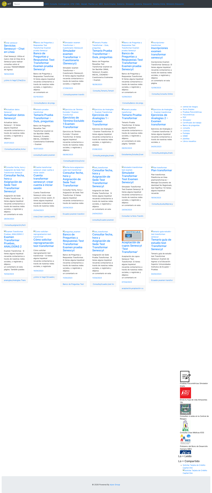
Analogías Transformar (21, 280)
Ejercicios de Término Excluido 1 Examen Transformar (73, 122)
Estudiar (135, 154)
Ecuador (44, 155)
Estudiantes (127, 154)
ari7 (9, 3)
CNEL (77, 4)
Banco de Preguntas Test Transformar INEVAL (82, 284)
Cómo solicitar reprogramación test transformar (43, 243)
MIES (101, 4)
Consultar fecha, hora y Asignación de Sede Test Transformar (73, 179)
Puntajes (186, 133)
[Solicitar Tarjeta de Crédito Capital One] (196, 471)
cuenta (52, 216)
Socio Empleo (110, 4)
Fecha (24, 225)
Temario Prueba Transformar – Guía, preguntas (102, 54)
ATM (72, 4)
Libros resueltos (189, 141)
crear (35, 216)
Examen (142, 154)
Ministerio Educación (175, 4)
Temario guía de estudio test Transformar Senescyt (161, 244)
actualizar (16, 149)
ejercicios (75, 161)
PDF (184, 117)
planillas (186, 138)
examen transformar (79, 94)
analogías (105, 155)
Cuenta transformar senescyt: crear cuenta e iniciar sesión (43, 182)
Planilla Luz (93, 4)
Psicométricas (188, 115)
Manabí (84, 4)
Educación (147, 4)
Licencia (138, 4)
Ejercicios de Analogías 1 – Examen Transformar (100, 119)
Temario (104, 91)
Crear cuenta (43, 216)
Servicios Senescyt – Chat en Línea (14, 49)
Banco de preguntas (50, 103)
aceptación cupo (139, 288)
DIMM (185, 136)
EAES (46, 4)
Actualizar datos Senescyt (14, 116)
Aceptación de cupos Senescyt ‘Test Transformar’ (132, 247)
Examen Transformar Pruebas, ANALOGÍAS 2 (13, 241)
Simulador (130, 4)
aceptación (126, 288)
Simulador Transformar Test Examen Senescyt (130, 177)
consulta (37, 155)
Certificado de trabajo (192, 123)
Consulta (53, 4)
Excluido (83, 161)
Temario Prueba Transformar (132, 116)
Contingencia (63, 4)
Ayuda (162, 204)
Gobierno (121, 4)
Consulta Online (166, 94)
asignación (16, 225)
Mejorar (168, 204)
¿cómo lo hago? (10, 80)
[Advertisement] (66, 23)
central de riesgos (190, 107)
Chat (20, 80)
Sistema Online (159, 4)
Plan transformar (161, 170)
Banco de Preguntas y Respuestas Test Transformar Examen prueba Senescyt (43, 61)
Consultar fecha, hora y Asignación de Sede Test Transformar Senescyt (14, 183)
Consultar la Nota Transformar (134, 216)
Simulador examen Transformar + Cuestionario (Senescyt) (72, 57)
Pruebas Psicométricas (192, 112)
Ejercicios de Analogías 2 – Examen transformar (159, 119)
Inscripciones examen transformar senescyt (159, 52)
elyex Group (115, 484)
